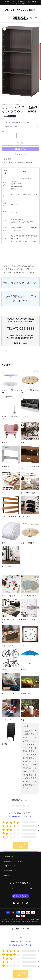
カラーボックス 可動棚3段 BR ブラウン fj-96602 (16, 122)
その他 (4, 744)
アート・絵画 (7, 596)
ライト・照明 (26, 543)
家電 (22, 720)
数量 (3, 131)
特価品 (25, 726)
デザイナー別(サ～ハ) (30, 390)
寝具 (3, 543)
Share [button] (6, 351)
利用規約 (7, 875)
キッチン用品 (26, 693)
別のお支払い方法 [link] (20, 154)
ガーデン (24, 670)
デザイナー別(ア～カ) (10, 390)
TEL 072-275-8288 (20, 328)
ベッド (4, 493)
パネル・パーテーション (11, 517)
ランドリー (6, 567)
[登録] (31, 888)
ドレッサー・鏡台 (28, 493)
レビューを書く (20, 845)
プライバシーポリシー (12, 866)
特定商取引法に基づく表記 (13, 861)
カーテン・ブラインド (30, 619)
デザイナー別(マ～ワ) (10, 416)
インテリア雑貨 (27, 596)
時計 (22, 646)
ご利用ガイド (8, 857)
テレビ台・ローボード (30, 466)
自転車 (4, 670)
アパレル (5, 720)
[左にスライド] (16, 100)
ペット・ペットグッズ (11, 693)
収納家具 (24, 516)
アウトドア (6, 646)
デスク (4, 466)
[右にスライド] (25, 100)
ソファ (23, 416)
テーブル (24, 442)
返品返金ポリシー (10, 871)
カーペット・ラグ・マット (11, 620)
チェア (4, 442)
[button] (4, 18)
